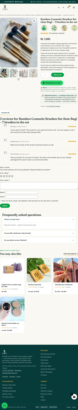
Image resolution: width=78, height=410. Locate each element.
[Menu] (74, 7)
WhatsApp (19, 1)
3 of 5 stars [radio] (7, 176)
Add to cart (57, 75)
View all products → (71, 254)
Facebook (5, 376)
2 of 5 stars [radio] (4, 176)
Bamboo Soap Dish (34, 285)
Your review (5, 180)
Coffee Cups (44, 363)
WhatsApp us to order (53, 83)
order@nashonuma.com (9, 373)
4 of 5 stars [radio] (9, 176)
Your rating (4, 173)
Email (2, 197)
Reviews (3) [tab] (5, 112)
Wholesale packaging (9, 391)
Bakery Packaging (46, 372)
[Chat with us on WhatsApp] (4, 405)
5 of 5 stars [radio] (12, 176)
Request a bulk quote (9, 385)
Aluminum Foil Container (48, 369)
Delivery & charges (46, 391)
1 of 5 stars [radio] (1, 176)
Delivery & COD (7, 394)
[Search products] (58, 7)
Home (2, 15)
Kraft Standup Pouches (48, 354)
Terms (74, 407)
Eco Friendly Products (28, 15)
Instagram (12, 376)
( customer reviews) (56, 33)
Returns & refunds (46, 394)
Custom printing (7, 388)
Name (2, 192)
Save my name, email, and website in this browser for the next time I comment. (30, 201)
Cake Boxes (44, 360)
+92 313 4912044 (8, 1)
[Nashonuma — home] (5, 7)
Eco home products (8, 397)
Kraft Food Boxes (46, 357)
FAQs (42, 397)
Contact (43, 400)
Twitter (18, 376)
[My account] (63, 7)
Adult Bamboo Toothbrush (64, 285)
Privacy (69, 407)
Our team (43, 388)
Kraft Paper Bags (46, 366)
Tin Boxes (44, 375)
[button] (34, 21)
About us (43, 385)
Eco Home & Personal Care (13, 15)
